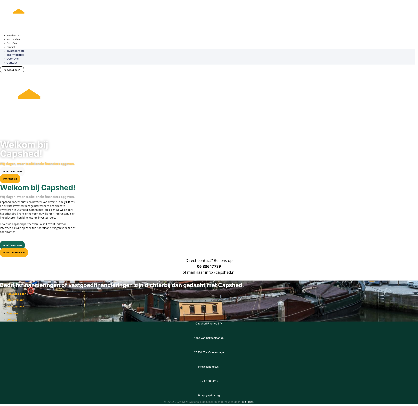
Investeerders (14, 35)
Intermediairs (14, 39)
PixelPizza (247, 401)
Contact (11, 47)
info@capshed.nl (220, 272)
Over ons (12, 43)
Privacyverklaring (209, 395)
